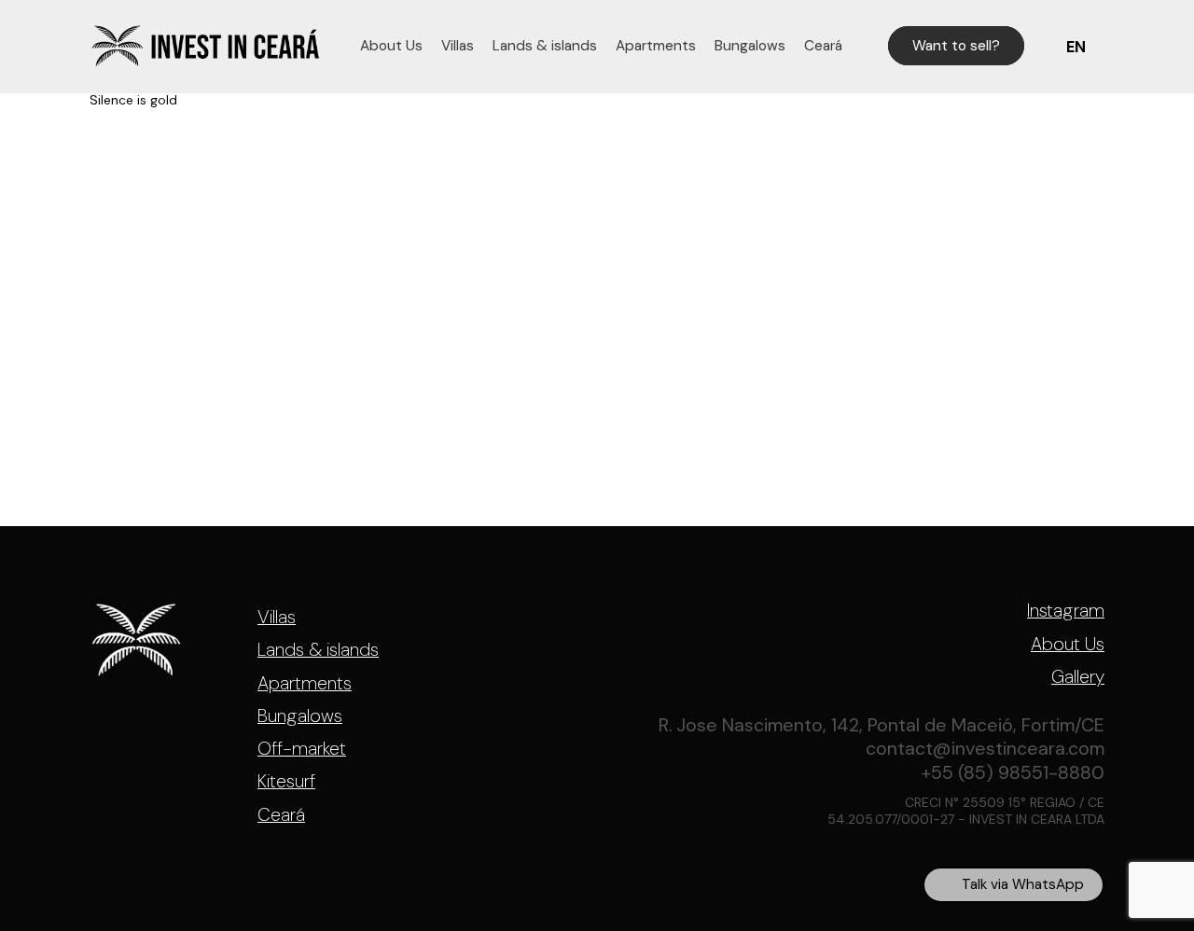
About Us (391, 45)
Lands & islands (545, 45)
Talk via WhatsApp (1023, 884)
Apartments (656, 45)
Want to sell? (956, 45)
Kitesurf (286, 781)
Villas (457, 45)
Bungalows (750, 45)
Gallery (1077, 677)
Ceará (823, 45)
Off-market (301, 748)
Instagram (1065, 611)
